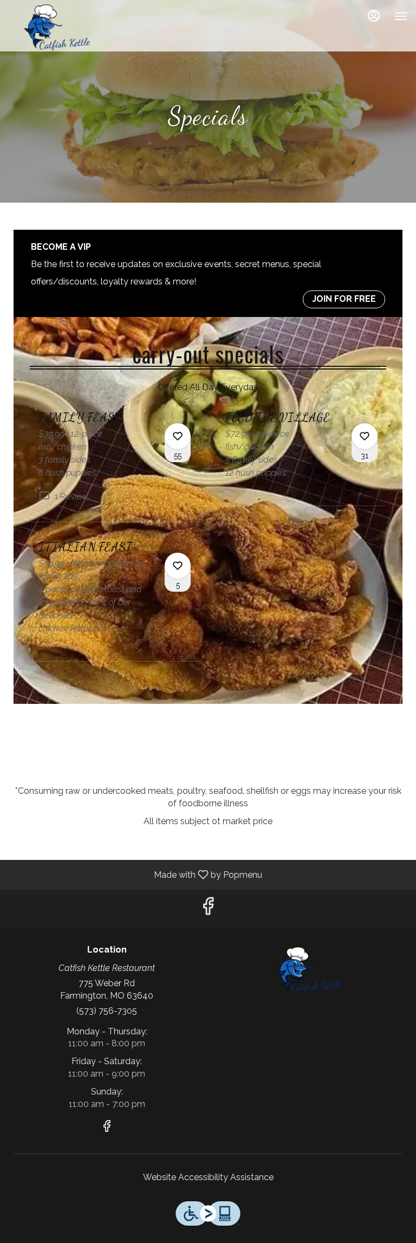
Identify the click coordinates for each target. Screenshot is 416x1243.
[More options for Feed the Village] (365, 436)
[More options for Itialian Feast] (178, 566)
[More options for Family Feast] (178, 436)
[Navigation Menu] (401, 16)
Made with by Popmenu (135, 874)
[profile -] (373, 15)
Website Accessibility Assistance (208, 1177)
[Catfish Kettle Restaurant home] (57, 27)
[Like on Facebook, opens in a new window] (208, 909)
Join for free (344, 299)
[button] (114, 466)
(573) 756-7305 (106, 1011)
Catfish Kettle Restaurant (309, 969)
